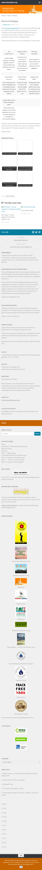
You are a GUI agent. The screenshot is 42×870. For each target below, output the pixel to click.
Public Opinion (12, 15)
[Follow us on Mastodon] (39, 232)
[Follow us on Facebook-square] (33, 232)
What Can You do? (6, 449)
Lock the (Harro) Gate (27, 210)
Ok (21, 867)
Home (3, 444)
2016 (4, 830)
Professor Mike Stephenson (9, 505)
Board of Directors (10, 196)
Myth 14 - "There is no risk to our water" (12, 460)
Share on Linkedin (23, 133)
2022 (4, 808)
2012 (4, 847)
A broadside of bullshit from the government (13, 455)
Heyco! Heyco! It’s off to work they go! (14, 780)
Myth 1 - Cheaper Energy (8, 453)
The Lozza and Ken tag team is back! (13, 788)
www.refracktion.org (9, 2)
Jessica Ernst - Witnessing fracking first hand (14, 446)
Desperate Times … (8, 784)
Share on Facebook (13, 133)
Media (3, 15)
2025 (4, 804)
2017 (4, 825)
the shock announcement (12, 28)
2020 (4, 813)
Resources (4, 451)
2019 (4, 817)
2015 (4, 834)
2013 (4, 843)
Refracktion (6, 25)
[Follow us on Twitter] (36, 232)
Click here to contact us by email (10, 400)
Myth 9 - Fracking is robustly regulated (12, 462)
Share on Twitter (18, 133)
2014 (4, 838)
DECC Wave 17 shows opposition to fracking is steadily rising (8, 217)
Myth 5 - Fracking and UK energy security (13, 457)
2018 (4, 821)
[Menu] (39, 2)
